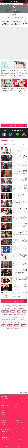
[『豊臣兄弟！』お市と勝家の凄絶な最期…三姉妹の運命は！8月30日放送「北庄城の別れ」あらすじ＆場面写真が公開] (6, 272)
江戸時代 (7, 306)
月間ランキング (5, 434)
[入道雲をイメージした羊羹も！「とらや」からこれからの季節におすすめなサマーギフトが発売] (7, 65)
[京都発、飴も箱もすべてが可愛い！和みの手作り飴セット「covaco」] (20, 83)
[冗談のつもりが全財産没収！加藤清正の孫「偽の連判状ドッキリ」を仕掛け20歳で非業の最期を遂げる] (6, 280)
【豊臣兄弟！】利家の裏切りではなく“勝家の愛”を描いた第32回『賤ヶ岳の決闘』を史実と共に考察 (19, 202)
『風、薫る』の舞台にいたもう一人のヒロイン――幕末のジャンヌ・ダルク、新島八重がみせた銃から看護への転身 (19, 149)
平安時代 (8, 308)
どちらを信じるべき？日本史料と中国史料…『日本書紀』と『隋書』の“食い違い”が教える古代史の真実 (19, 195)
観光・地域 (4, 410)
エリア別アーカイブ (6, 429)
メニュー (1, 1)
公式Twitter (10, 134)
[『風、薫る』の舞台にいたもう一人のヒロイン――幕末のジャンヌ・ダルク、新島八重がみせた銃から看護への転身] (6, 150)
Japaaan (14, 1)
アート (3, 401)
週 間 (14, 144)
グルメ (3, 408)
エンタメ (17, 410)
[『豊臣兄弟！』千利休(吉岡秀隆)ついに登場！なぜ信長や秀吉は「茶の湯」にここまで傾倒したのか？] (6, 226)
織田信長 (15, 317)
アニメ (14, 308)
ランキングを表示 (13, 301)
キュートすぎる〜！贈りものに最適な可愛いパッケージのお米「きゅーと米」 (7, 91)
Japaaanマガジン (19, 420)
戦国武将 (21, 308)
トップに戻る (24, 393)
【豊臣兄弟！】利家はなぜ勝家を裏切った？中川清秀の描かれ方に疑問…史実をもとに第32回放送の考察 (19, 187)
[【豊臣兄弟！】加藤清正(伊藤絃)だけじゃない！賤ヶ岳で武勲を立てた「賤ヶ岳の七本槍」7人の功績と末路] (6, 181)
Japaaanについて (19, 422)
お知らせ (4, 422)
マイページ (4, 427)
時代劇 (16, 314)
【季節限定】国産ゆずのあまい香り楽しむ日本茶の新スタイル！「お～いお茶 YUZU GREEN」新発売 (19, 294)
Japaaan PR (16, 17)
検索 (26, 1)
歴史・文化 (18, 412)
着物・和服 (18, 403)
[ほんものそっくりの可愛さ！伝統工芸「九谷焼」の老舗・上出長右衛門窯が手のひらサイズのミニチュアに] (6, 249)
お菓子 (24, 311)
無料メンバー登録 (19, 427)
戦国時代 (14, 306)
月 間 (22, 144)
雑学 (20, 311)
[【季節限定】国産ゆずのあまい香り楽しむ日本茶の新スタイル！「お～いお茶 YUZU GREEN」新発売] (6, 295)
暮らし (3, 412)
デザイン (17, 320)
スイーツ (14, 311)
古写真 (3, 414)
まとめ (9, 17)
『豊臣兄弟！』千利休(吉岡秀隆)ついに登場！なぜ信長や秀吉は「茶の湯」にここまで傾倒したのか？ (19, 225)
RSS (24, 134)
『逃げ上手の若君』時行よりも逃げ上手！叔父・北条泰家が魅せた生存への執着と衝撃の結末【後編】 (19, 241)
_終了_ (22, 17)
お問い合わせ (18, 425)
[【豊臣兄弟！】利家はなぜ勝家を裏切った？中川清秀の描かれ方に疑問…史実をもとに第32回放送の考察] (6, 188)
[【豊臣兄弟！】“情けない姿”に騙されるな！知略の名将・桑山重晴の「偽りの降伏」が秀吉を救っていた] (6, 158)
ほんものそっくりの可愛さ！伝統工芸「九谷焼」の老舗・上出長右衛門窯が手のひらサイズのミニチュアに (19, 248)
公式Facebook (4, 134)
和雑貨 (17, 405)
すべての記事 (5, 399)
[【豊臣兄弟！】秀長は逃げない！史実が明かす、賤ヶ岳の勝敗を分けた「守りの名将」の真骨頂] (6, 165)
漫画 (11, 314)
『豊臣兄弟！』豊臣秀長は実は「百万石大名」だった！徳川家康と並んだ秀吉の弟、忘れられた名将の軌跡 (19, 286)
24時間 (5, 144)
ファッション (5, 403)
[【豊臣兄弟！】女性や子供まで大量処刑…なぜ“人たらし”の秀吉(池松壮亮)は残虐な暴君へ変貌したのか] (6, 234)
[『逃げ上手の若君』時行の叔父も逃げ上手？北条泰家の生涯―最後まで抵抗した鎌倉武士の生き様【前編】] (6, 219)
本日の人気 (4, 431)
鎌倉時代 (11, 325)
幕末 (6, 314)
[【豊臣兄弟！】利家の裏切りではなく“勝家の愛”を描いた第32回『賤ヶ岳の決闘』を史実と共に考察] (6, 204)
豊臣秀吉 (15, 322)
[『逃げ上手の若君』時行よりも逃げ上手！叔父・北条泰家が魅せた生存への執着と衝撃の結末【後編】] (6, 242)
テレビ (22, 314)
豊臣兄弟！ (7, 322)
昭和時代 (17, 325)
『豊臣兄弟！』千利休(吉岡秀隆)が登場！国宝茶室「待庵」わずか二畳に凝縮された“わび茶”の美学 (19, 172)
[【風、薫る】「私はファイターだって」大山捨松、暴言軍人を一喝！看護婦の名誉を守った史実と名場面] (6, 211)
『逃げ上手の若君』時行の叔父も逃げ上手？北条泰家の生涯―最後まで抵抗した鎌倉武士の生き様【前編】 (19, 218)
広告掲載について (6, 425)
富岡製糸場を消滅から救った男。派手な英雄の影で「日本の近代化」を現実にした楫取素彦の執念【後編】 (19, 263)
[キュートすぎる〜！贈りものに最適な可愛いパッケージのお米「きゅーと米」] (7, 83)
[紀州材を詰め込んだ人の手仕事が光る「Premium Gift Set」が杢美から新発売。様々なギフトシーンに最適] (20, 65)
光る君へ (24, 325)
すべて (4, 17)
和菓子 (17, 408)
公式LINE (17, 134)
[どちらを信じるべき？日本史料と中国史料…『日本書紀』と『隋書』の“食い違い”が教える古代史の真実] (6, 196)
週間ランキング (19, 431)
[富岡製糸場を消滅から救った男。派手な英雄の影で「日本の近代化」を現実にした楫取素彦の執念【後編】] (6, 264)
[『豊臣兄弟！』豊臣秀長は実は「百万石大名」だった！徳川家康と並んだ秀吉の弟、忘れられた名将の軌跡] (6, 287)
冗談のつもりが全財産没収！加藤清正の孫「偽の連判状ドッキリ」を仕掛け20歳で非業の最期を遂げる (19, 279)
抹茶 (12, 320)
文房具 (23, 320)
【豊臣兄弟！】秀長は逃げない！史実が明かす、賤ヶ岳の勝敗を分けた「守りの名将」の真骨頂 (19, 164)
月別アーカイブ (18, 429)
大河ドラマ (21, 306)
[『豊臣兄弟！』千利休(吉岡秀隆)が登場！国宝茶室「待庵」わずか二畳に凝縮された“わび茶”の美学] (6, 173)
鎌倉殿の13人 (18, 328)
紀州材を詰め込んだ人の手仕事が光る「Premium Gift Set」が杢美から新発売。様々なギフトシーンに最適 (20, 73)
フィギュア (21, 322)
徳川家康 (6, 320)
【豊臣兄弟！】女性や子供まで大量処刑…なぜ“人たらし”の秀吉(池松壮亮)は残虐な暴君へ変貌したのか (19, 233)
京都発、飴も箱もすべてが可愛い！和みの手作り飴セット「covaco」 (20, 90)
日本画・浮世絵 (19, 401)
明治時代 (21, 317)
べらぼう (8, 317)
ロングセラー (6, 311)
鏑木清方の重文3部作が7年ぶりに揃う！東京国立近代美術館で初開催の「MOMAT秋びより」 (19, 255)
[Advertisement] (14, 44)
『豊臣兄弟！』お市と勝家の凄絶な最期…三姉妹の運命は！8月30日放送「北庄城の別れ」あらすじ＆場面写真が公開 (19, 271)
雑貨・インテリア (6, 405)
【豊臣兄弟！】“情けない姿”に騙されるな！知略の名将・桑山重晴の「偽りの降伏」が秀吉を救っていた (19, 157)
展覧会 (4, 325)
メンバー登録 (25, 4)
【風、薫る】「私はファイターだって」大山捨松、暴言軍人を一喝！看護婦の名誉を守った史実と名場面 (19, 210)
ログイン (20, 4)
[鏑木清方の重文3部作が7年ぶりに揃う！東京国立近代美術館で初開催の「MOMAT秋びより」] (6, 257)
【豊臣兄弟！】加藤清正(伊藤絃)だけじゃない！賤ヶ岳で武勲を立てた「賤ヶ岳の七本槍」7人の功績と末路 (19, 180)
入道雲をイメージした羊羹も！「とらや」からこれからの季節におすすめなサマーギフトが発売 (7, 72)
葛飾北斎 (10, 328)
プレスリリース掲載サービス (14, 125)
